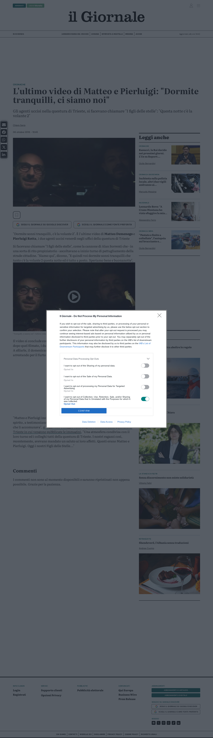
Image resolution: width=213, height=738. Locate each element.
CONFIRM (84, 411)
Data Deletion (89, 422)
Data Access (106, 422)
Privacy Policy (124, 422)
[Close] (160, 316)
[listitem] (106, 358)
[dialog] (106, 369)
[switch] (145, 365)
